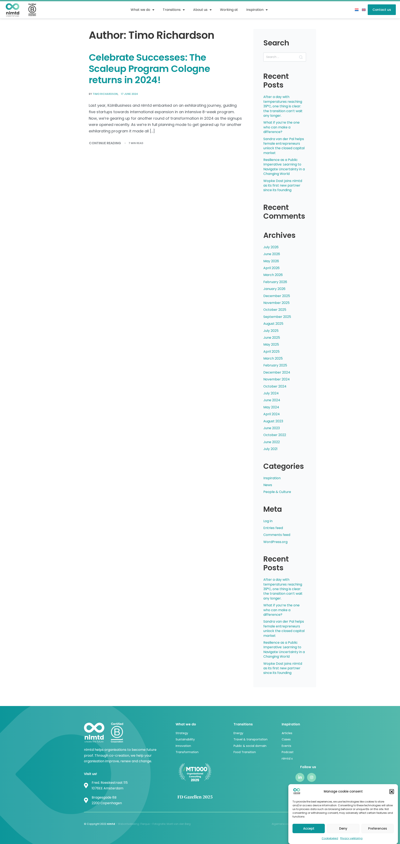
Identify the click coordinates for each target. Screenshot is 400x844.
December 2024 (276, 372)
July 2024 (271, 393)
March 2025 (273, 358)
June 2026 (271, 254)
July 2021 (270, 448)
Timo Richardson (105, 94)
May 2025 (271, 344)
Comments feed (276, 534)
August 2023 (273, 421)
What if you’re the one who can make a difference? (281, 127)
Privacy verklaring (351, 838)
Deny (343, 828)
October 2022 (274, 435)
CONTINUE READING (105, 142)
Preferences (377, 828)
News (267, 485)
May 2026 (271, 261)
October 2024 (274, 386)
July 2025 (271, 330)
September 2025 (277, 316)
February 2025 (275, 365)
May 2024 (271, 407)
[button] (392, 791)
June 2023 (271, 428)
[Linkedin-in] (299, 777)
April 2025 (271, 351)
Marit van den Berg (179, 824)
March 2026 (273, 274)
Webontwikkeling (128, 824)
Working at (229, 9)
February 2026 (275, 282)
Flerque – (146, 824)
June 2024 (271, 400)
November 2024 (276, 379)
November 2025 (276, 302)
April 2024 (271, 414)
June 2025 (271, 337)
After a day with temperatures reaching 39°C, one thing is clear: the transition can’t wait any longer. (282, 106)
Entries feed (273, 527)
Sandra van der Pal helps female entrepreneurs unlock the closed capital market (284, 146)
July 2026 (271, 247)
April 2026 (271, 268)
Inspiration (272, 478)
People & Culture (277, 491)
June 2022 (271, 442)
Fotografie (158, 824)
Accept (308, 828)
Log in (267, 521)
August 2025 (273, 323)
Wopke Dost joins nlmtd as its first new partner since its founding (282, 185)
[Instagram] (311, 777)
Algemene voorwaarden (287, 824)
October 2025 (274, 309)
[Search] (301, 57)
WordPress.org (275, 541)
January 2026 (274, 288)
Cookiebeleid (330, 838)
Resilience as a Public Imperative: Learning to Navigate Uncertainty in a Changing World (284, 166)
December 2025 (276, 295)
